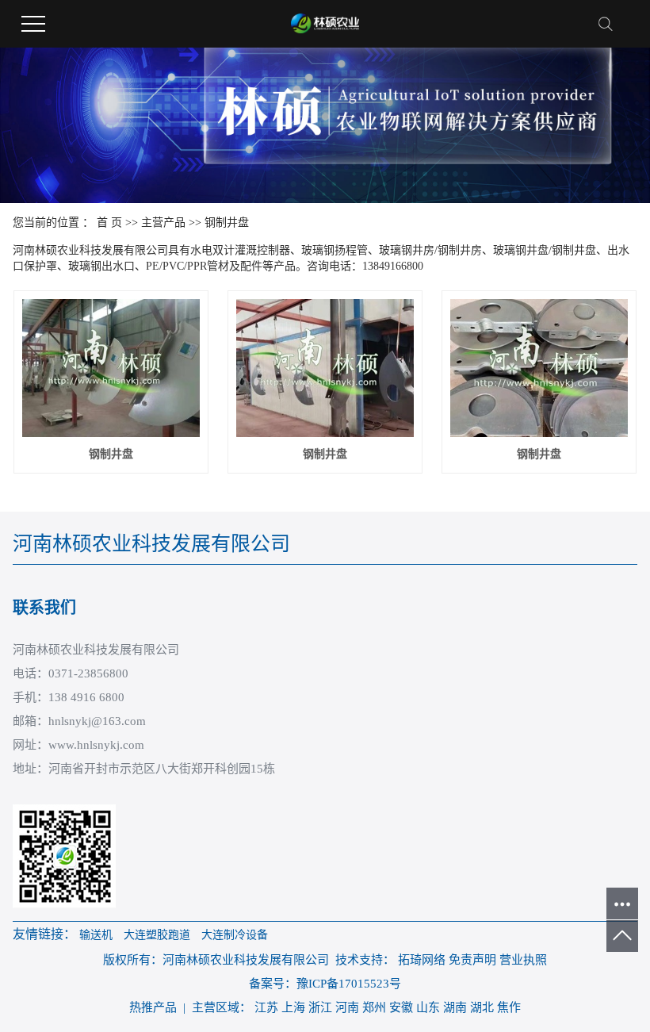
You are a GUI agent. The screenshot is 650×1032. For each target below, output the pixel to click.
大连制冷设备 (234, 935)
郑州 (374, 1007)
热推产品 (153, 1007)
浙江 (320, 1007)
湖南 (455, 1007)
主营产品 (163, 222)
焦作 (509, 1007)
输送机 (96, 935)
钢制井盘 (227, 222)
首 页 (109, 222)
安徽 (401, 1007)
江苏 (266, 1007)
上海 (293, 1007)
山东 (428, 1007)
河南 (347, 1007)
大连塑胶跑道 (157, 935)
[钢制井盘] (111, 368)
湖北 (482, 1007)
